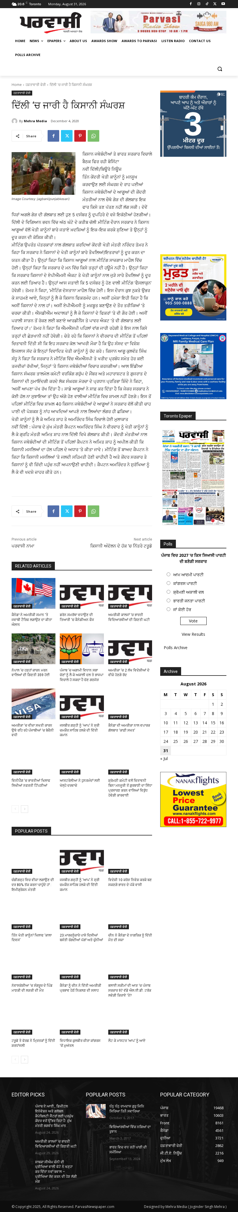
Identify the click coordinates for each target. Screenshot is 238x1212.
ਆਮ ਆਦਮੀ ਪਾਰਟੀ (188, 574)
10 (165, 722)
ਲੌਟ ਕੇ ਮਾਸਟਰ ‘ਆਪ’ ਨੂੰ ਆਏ (126, 1041)
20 (195, 732)
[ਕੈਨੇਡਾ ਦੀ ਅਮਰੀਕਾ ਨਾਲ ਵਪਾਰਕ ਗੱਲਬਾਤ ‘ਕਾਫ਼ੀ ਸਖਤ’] (130, 704)
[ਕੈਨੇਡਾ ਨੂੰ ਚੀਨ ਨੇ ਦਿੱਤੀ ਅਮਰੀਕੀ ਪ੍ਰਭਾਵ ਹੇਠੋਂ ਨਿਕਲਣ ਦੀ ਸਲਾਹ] (82, 964)
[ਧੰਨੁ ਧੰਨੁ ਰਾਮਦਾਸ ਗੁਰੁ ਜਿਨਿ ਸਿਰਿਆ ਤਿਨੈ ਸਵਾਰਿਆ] (96, 1111)
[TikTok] (207, 4)
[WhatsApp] (93, 136)
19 (185, 732)
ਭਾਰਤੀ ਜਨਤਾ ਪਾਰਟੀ (189, 601)
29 (213, 741)
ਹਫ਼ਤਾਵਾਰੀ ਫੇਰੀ (36, 84)
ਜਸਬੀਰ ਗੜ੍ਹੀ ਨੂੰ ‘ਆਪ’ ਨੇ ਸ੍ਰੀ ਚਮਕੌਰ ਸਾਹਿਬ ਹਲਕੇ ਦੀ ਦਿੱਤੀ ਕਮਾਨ (80, 730)
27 (195, 741)
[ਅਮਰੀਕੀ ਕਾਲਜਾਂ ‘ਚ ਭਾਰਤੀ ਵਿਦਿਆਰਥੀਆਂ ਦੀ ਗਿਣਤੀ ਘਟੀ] (130, 593)
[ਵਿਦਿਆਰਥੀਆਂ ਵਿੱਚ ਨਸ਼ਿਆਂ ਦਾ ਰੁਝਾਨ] (96, 1132)
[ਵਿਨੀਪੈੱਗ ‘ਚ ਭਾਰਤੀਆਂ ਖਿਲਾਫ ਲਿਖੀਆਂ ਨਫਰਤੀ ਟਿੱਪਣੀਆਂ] (33, 759)
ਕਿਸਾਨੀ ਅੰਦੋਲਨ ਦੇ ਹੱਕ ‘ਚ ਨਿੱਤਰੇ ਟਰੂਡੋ (121, 546)
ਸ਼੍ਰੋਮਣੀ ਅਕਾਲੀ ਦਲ (188, 592)
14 (204, 722)
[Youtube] (223, 4)
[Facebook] (190, 4)
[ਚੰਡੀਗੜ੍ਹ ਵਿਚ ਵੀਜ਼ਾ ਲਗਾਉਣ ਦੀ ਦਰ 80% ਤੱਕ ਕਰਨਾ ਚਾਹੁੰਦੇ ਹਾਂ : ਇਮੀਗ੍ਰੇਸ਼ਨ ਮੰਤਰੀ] (33, 858)
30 (221, 741)
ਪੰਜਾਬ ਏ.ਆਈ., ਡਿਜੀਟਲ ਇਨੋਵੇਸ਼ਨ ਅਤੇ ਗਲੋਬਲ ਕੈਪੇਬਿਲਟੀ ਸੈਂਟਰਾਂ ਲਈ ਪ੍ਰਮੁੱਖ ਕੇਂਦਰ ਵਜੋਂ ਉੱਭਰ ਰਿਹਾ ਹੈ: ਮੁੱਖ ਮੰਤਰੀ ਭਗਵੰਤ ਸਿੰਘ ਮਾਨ (54, 1116)
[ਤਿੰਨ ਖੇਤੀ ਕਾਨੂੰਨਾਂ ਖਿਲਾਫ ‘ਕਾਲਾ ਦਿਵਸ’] (33, 913)
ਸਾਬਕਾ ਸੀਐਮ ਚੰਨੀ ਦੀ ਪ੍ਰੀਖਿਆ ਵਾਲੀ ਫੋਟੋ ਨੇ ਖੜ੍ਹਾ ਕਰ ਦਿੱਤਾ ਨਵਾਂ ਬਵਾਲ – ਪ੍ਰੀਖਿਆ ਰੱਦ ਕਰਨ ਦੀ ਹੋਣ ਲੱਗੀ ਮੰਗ (56, 1172)
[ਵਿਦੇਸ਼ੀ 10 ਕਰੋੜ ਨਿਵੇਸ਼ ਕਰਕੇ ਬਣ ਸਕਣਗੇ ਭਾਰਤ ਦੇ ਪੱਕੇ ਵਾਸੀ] (130, 858)
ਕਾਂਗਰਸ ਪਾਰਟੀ (185, 583)
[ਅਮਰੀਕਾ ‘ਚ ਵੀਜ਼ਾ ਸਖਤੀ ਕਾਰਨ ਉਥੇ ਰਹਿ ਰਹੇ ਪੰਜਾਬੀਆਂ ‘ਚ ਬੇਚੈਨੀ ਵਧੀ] (33, 704)
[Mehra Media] (15, 121)
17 (165, 732)
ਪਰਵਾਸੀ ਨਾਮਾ (23, 546)
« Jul (164, 758)
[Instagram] (199, 4)
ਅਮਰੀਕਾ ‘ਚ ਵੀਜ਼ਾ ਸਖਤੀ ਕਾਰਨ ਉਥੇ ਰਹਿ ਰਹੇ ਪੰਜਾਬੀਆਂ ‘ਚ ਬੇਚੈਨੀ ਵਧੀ (33, 730)
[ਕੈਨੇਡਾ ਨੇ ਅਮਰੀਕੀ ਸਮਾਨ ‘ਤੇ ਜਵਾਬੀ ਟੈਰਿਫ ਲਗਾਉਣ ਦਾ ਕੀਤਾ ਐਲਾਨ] (33, 593)
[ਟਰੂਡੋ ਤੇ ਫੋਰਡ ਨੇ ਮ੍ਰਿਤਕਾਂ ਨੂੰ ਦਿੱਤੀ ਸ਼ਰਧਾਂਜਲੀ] (33, 1019)
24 (165, 741)
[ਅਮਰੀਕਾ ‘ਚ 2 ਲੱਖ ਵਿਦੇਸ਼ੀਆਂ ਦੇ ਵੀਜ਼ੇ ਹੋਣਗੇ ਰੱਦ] (130, 648)
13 (195, 722)
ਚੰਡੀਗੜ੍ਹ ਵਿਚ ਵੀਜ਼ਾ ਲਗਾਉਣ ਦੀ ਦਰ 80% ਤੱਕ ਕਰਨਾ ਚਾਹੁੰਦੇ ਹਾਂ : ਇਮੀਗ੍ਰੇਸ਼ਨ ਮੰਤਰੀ (33, 885)
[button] (219, 69)
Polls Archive (175, 647)
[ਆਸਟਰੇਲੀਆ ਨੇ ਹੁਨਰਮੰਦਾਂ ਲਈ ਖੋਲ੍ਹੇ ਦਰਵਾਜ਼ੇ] (82, 759)
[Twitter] (215, 4)
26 (185, 741)
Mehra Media (35, 121)
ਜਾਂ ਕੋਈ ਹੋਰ (182, 609)
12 (185, 722)
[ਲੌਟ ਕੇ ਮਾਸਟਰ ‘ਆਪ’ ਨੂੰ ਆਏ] (130, 1019)
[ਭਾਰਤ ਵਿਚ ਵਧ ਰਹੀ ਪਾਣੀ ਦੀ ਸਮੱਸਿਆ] (96, 1152)
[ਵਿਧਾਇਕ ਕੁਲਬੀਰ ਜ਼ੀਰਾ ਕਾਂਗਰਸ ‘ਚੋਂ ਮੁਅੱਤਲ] (82, 1019)
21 (204, 732)
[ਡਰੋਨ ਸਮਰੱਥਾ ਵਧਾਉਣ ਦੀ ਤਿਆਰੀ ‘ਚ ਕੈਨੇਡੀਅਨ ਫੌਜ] (82, 593)
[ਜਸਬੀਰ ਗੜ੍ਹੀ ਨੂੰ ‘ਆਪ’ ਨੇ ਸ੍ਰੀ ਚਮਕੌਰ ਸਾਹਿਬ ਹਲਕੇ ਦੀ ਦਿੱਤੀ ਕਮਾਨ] (82, 704)
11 (175, 722)
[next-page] (24, 809)
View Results (193, 634)
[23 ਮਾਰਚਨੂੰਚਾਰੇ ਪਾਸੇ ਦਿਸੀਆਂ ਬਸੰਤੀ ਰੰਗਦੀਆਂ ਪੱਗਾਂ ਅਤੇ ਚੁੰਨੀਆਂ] (82, 913)
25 (175, 741)
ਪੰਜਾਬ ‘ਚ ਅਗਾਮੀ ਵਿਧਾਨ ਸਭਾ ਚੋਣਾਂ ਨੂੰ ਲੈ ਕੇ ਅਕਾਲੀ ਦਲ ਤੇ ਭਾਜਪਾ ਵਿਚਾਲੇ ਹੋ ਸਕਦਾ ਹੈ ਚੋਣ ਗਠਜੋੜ (81, 675)
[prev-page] (15, 809)
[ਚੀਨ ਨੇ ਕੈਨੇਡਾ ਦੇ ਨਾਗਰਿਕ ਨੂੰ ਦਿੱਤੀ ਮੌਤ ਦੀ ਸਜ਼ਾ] (130, 913)
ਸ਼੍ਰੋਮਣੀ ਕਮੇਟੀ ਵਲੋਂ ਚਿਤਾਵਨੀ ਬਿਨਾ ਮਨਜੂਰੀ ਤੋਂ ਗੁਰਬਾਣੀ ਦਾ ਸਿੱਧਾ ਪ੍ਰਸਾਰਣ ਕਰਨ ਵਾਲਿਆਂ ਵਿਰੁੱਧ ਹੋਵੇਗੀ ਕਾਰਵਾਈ (130, 788)
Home (17, 84)
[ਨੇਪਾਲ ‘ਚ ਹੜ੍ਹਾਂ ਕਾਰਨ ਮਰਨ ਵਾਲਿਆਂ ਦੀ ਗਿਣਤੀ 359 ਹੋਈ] (33, 648)
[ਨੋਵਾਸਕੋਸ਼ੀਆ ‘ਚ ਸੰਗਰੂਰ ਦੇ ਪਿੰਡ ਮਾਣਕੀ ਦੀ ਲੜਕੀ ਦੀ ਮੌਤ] (33, 964)
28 (204, 741)
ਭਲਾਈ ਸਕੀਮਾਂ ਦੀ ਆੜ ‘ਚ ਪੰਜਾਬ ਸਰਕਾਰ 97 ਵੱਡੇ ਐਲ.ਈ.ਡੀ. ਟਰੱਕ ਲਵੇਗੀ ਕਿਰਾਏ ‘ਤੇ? (129, 990)
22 (213, 732)
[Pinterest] (80, 136)
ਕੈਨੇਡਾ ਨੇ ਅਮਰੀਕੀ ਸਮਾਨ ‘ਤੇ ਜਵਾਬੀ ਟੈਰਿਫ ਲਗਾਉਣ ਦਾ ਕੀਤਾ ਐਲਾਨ (32, 620)
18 (175, 732)
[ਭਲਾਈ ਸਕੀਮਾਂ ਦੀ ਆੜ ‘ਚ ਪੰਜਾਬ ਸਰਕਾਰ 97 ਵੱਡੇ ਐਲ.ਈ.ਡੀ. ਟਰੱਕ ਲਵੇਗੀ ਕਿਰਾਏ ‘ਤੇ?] (130, 964)
